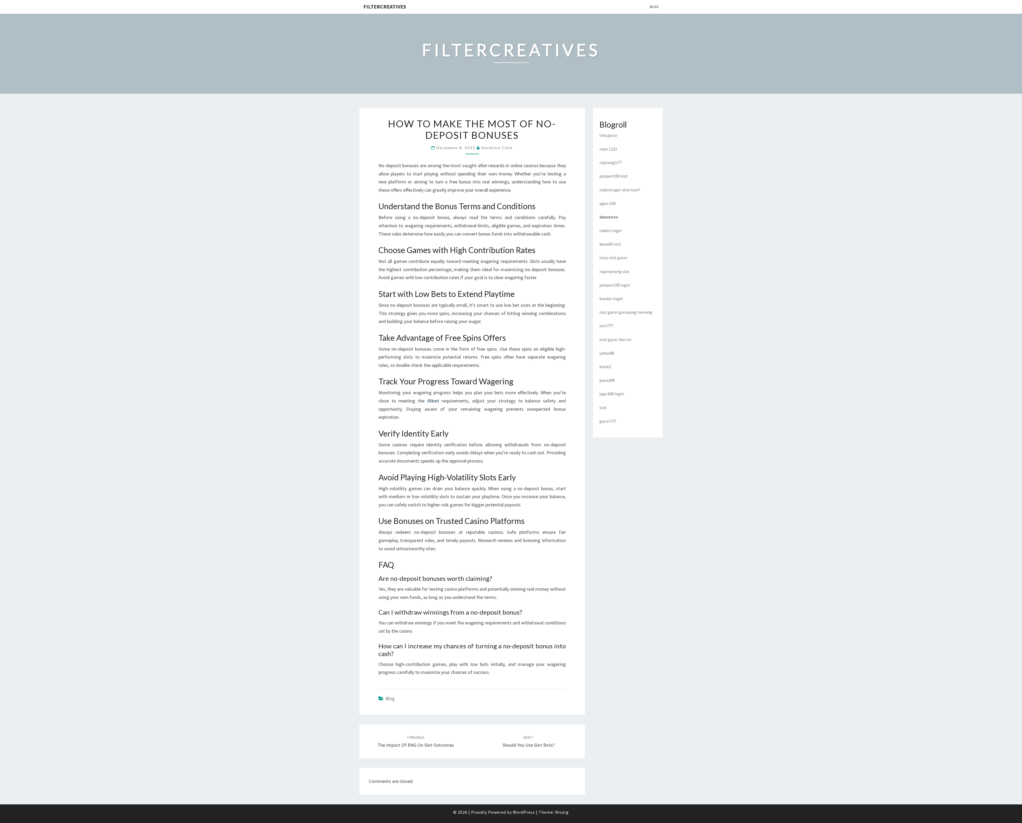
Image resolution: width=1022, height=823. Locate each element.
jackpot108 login (614, 285)
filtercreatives (384, 6)
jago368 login (611, 393)
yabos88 (606, 353)
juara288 (607, 380)
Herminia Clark (497, 147)
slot (603, 407)
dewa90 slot (610, 244)
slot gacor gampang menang (625, 312)
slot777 (606, 325)
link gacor (608, 135)
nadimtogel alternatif (619, 189)
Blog (654, 6)
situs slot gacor (613, 257)
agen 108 (607, 203)
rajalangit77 (610, 162)
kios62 (605, 366)
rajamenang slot (614, 271)
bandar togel (611, 298)
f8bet (433, 401)
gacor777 (607, 421)
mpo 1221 (608, 149)
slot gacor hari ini (615, 339)
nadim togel (610, 230)
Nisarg (562, 812)
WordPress (524, 812)
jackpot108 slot (613, 176)
